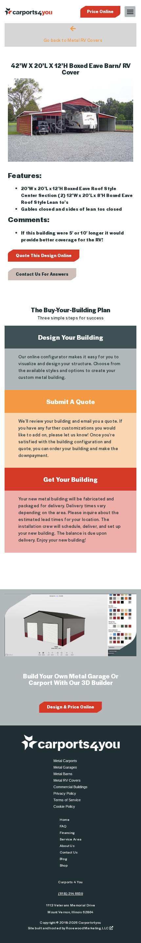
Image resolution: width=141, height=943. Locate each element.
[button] (130, 11)
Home (65, 819)
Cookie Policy (64, 806)
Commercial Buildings (70, 787)
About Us (67, 845)
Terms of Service (67, 800)
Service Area (71, 839)
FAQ (63, 825)
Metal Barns (62, 774)
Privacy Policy (64, 793)
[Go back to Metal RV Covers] (73, 28)
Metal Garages (65, 767)
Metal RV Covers (67, 780)
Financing (67, 832)
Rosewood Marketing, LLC (87, 927)
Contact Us (69, 852)
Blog (63, 858)
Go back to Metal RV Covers (73, 40)
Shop (64, 865)
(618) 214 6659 (70, 893)
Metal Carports (65, 761)
